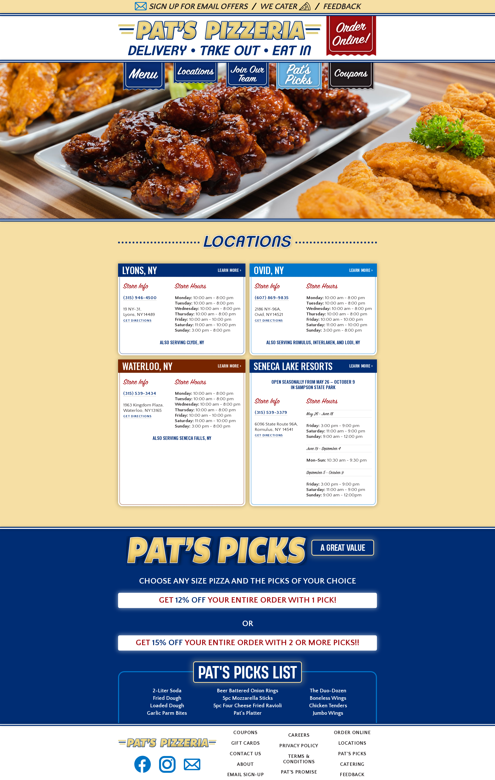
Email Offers (198, 7)
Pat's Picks (352, 754)
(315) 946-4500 (139, 298)
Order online (352, 732)
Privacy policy (298, 746)
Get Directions (137, 320)
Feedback (341, 7)
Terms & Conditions (299, 759)
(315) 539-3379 (271, 412)
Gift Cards (245, 743)
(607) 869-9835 (272, 298)
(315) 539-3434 (139, 393)
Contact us (245, 754)
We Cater (278, 7)
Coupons (245, 732)
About (245, 764)
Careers (298, 735)
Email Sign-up (245, 774)
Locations (352, 743)
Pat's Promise (299, 772)
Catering (352, 764)
